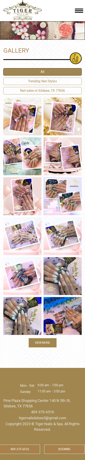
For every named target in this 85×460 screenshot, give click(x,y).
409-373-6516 (42, 412)
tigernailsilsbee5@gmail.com (42, 418)
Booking (64, 449)
